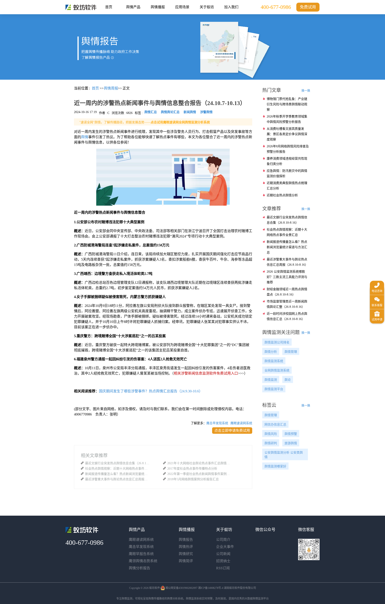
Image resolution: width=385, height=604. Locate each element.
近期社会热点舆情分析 (282, 195)
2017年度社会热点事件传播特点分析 (192, 468)
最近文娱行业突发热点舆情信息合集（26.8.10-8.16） (117, 463)
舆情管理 (291, 351)
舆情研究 (186, 554)
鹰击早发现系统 (217, 423)
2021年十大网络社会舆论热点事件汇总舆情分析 (199, 463)
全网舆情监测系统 (276, 370)
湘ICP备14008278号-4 (210, 588)
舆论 (288, 379)
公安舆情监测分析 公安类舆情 (283, 455)
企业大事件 (225, 547)
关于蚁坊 (207, 7)
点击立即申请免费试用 (232, 430)
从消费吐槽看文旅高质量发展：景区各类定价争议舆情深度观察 (287, 134)
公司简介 (223, 539)
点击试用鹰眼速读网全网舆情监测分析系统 (180, 122)
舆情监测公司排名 (276, 342)
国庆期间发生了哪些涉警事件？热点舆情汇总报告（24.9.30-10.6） (151, 391)
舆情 (84, 137)
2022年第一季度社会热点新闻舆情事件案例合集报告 (199, 474)
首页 (108, 7)
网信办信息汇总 (275, 424)
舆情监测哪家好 (275, 466)
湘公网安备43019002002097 (181, 588)
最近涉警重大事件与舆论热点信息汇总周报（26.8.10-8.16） (117, 479)
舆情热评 (186, 547)
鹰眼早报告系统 (141, 554)
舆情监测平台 (273, 389)
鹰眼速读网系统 (241, 423)
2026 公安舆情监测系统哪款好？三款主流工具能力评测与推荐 (287, 277)
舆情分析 (270, 351)
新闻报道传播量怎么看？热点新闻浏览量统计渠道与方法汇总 (117, 474)
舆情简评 (186, 561)
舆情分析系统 (175, 598)
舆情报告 (186, 539)
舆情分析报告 (139, 568)
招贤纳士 (223, 561)
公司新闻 (223, 554)
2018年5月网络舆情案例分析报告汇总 (193, 479)
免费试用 (308, 7)
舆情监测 (270, 379)
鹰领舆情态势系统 (143, 561)
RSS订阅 (223, 568)
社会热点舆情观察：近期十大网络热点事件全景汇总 (117, 468)
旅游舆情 (291, 443)
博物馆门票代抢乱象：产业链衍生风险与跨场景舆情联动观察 (287, 104)
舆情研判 (270, 443)
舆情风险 (270, 434)
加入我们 (231, 7)
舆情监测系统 (273, 361)
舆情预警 (291, 434)
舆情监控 (81, 7)
